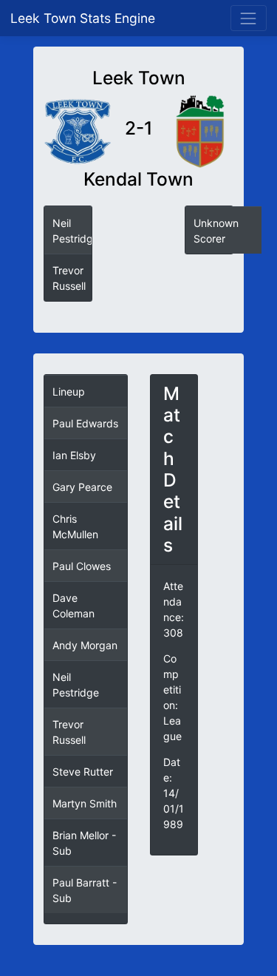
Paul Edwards (85, 423)
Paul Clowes (81, 566)
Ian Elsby (74, 455)
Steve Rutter (82, 771)
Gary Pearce (82, 487)
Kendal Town (138, 179)
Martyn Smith (84, 803)
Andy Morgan (84, 645)
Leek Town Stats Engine (84, 18)
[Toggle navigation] (248, 18)
